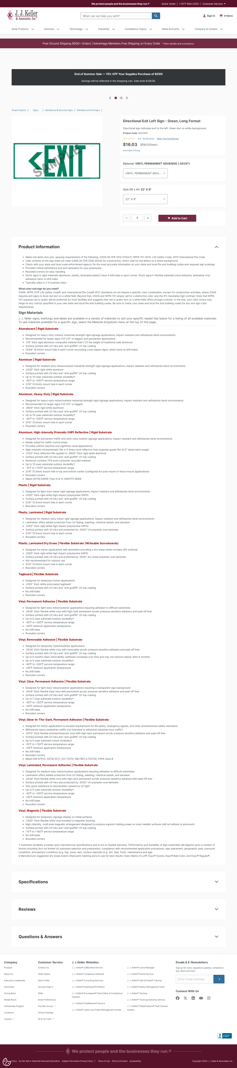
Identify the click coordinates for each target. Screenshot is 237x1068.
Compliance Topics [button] (135, 28)
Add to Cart (179, 218)
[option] (118, 77)
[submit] (219, 979)
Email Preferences (47, 999)
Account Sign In (45, 987)
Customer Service (212, 3)
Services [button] (49, 28)
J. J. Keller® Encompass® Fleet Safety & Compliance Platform (97, 995)
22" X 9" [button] (130, 199)
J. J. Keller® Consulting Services (87, 980)
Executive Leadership (14, 980)
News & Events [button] (170, 28)
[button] (118, 43)
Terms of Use (104, 1061)
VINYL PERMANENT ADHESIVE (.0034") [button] (146, 173)
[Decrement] (126, 218)
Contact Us (43, 967)
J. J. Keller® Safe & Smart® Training (144, 980)
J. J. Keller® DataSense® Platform (88, 987)
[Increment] (147, 218)
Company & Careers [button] (206, 28)
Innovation (9, 987)
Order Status (44, 974)
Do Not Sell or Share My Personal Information (39, 1061)
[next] (127, 98)
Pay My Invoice (46, 1006)
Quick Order (169, 3)
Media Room (10, 999)
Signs (35, 110)
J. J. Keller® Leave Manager (140, 967)
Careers (8, 1019)
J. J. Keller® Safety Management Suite (145, 987)
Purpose (8, 967)
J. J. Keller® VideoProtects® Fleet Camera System (147, 1008)
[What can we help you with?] (156, 15)
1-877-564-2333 (189, 3)
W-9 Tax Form (45, 1019)
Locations (9, 1012)
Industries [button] (103, 28)
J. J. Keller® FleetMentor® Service (88, 1003)
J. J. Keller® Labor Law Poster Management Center (96, 1009)
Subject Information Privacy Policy (79, 1061)
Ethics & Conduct (120, 1061)
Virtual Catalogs (45, 1012)
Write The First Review (168, 138)
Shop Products (19, 110)
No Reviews (148, 138)
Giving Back (10, 993)
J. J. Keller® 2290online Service (87, 967)
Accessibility (135, 1061)
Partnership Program (14, 1006)
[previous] (110, 98)
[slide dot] (115, 98)
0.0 (139, 138)
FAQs (40, 993)
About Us (8, 974)
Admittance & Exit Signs (88, 110)
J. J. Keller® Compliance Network (88, 974)
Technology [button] (76, 28)
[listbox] (118, 77)
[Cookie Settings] (6, 1062)
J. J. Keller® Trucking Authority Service (146, 999)
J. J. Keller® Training (137, 993)
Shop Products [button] (20, 28)
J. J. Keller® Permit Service (140, 974)
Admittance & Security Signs (59, 110)
